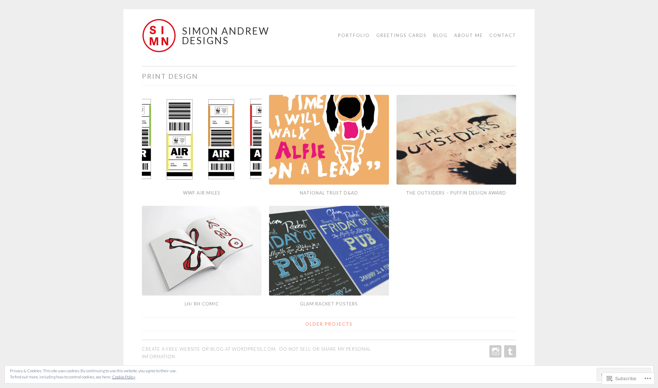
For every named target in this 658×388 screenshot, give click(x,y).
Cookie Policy (123, 376)
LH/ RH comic (202, 303)
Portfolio (354, 35)
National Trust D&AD (329, 193)
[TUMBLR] (509, 351)
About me (468, 35)
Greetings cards (401, 35)
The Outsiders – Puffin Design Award (456, 193)
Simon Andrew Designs (226, 35)
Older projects (329, 324)
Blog (440, 35)
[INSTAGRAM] (494, 351)
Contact (502, 35)
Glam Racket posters (329, 303)
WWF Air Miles (201, 193)
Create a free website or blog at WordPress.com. (209, 349)
